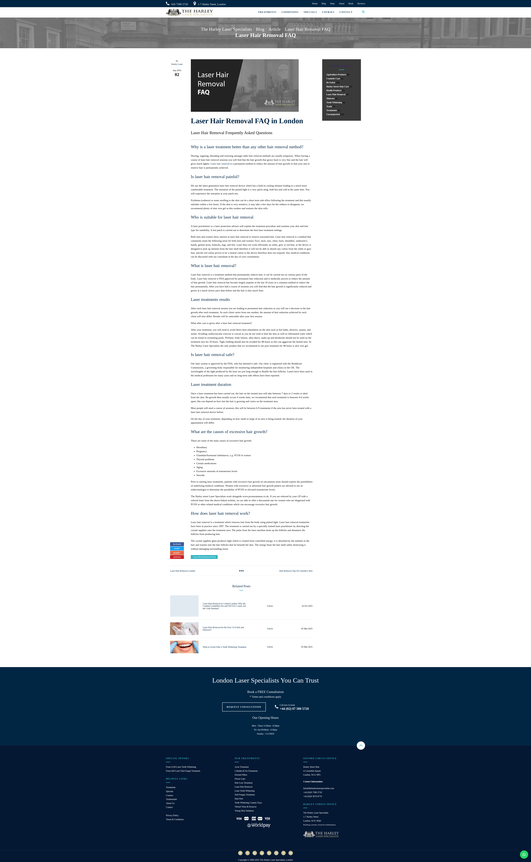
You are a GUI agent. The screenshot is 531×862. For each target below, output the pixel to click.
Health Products (334, 90)
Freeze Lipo (240, 779)
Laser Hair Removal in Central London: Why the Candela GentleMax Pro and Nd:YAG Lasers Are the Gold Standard (224, 606)
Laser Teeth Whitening (245, 791)
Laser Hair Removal (335, 94)
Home (314, 3)
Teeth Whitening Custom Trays (248, 802)
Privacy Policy (172, 815)
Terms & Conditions (175, 819)
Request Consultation (244, 707)
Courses (328, 12)
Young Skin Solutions (244, 811)
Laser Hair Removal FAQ (204, 557)
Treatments (267, 12)
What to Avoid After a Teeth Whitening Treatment (224, 647)
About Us (170, 803)
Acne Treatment (242, 767)
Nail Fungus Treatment (245, 794)
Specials (310, 12)
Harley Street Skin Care (337, 86)
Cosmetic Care (333, 78)
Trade (329, 106)
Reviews (361, 3)
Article (270, 606)
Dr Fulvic (330, 82)
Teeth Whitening (334, 102)
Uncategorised (333, 114)
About (341, 3)
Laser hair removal (220, 163)
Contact (346, 12)
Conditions (290, 12)
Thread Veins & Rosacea (245, 807)
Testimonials (171, 799)
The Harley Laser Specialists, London (276, 860)
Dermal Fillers (241, 775)
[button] (524, 854)
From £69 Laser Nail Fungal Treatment (183, 771)
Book (350, 3)
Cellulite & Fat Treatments (246, 771)
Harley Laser (177, 64)
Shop (332, 3)
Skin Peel (239, 798)
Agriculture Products (336, 74)
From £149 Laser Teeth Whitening (181, 767)
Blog (324, 3)
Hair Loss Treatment (244, 783)
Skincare (330, 98)
